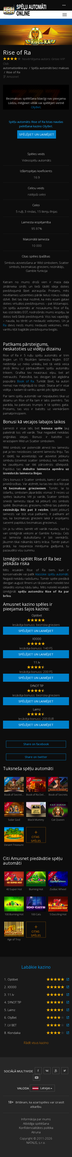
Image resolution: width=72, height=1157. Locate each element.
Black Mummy (36, 814)
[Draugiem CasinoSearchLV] (55, 1070)
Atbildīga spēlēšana (36, 1123)
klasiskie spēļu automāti (51, 574)
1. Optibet (11, 979)
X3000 (36, 639)
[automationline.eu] (24, 9)
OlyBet (36, 107)
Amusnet (13, 76)
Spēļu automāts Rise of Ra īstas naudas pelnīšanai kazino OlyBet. (36, 128)
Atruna (36, 1132)
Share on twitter (36, 757)
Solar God (12, 811)
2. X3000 (10, 987)
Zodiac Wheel (57, 881)
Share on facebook (36, 744)
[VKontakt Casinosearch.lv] (47, 1070)
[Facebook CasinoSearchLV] (38, 1070)
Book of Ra (25, 381)
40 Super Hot (13, 881)
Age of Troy (14, 934)
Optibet (37, 615)
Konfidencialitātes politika (36, 1128)
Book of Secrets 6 (14, 786)
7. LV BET (10, 1025)
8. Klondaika (12, 1033)
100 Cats (36, 909)
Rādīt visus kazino (36, 1043)
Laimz (37, 709)
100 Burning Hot (14, 909)
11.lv (37, 662)
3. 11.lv (9, 995)
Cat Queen (57, 814)
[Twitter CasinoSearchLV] (64, 1070)
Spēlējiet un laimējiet (36, 631)
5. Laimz (9, 1010)
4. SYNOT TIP (12, 1002)
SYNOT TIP (37, 686)
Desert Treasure (14, 840)
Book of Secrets (57, 786)
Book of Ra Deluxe (36, 786)
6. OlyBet (10, 1017)
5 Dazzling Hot (58, 909)
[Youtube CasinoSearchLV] (36, 1077)
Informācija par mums (36, 1119)
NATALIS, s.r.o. (36, 1143)
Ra (4, 325)
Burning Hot (34, 881)
